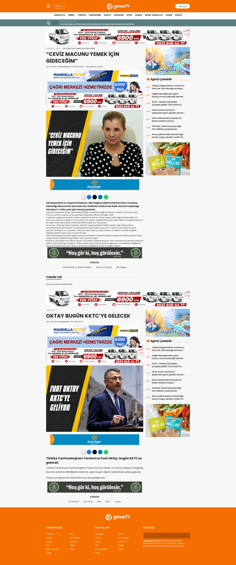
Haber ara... (59, 6)
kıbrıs (99, 501)
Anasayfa (59, 15)
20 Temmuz (73, 501)
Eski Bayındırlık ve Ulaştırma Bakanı (77, 267)
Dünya (107, 15)
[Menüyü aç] (49, 6)
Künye (178, 15)
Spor (129, 15)
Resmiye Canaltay (104, 267)
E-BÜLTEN (149, 527)
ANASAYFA (50, 48)
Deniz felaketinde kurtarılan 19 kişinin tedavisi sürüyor (166, 119)
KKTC (108, 501)
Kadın (169, 15)
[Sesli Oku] (83, 197)
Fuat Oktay (88, 501)
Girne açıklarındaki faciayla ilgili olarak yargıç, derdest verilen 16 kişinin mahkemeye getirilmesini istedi (167, 136)
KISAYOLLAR (102, 527)
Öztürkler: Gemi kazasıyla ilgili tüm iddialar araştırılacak (166, 127)
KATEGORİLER (54, 527)
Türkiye (82, 15)
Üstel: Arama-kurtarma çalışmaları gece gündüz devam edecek (168, 111)
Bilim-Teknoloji (154, 15)
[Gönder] (187, 535)
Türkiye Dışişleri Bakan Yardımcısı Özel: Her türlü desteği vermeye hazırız (168, 87)
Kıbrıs (71, 15)
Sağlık (138, 15)
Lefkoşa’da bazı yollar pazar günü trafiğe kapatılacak (86, 24)
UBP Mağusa (121, 267)
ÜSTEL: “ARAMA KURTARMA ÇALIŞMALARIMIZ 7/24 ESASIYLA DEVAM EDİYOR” (166, 103)
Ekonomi (119, 15)
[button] (53, 22)
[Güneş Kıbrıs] (118, 6)
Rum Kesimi (95, 15)
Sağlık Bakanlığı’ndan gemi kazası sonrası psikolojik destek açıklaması (167, 95)
